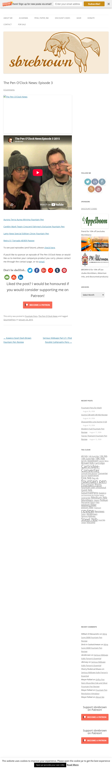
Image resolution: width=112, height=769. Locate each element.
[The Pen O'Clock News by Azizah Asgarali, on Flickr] (38, 114)
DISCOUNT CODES (89, 208)
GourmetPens (10, 319)
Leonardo (85, 497)
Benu (106, 461)
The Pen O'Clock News (48, 316)
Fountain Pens (31, 316)
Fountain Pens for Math (91, 407)
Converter (103, 473)
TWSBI (83, 523)
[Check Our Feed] (91, 191)
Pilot (97, 502)
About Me (8, 18)
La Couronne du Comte (90, 495)
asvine (101, 461)
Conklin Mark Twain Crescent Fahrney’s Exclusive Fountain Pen (34, 226)
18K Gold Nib (88, 458)
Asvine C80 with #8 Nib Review (94, 414)
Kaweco (102, 493)
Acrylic (84, 460)
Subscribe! (94, 4)
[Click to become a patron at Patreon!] (37, 309)
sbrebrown (91, 514)
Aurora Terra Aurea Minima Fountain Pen (24, 219)
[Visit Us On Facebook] (102, 184)
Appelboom (93, 460)
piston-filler (89, 505)
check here (49, 247)
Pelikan (104, 500)
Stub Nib (101, 520)
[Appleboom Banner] (95, 227)
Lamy (102, 495)
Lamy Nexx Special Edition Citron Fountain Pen (26, 233)
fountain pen (94, 481)
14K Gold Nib (93, 456)
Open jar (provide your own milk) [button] (50, 765)
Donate (91, 18)
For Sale (22, 24)
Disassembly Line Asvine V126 (94, 421)
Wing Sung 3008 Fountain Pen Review (94, 637)
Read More (73, 765)
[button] (56, 4)
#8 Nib (84, 456)
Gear (79, 18)
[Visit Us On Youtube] (98, 191)
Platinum (97, 508)
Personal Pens (88, 502)
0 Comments (9, 89)
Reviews (99, 511)
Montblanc (87, 500)
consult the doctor (89, 473)
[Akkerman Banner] (95, 266)
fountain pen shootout (93, 487)
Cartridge (99, 463)
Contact (8, 24)
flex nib (95, 478)
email (41, 261)
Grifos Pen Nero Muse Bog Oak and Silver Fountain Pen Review (94, 683)
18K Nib (100, 458)
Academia (23, 18)
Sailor (83, 514)
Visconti (90, 522)
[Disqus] (38, 380)
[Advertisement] (95, 126)
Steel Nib (89, 519)
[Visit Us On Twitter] (87, 184)
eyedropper (93, 475)
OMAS (96, 500)
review (87, 511)
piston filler (87, 507)
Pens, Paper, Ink (41, 18)
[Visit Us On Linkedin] (94, 184)
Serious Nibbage (88, 516)
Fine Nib (86, 478)
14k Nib (103, 456)
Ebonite (84, 475)
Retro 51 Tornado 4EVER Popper (19, 240)
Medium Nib (99, 497)
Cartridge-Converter (90, 468)
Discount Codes (62, 18)
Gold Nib (86, 490)
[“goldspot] (95, 250)
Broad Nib (87, 463)
